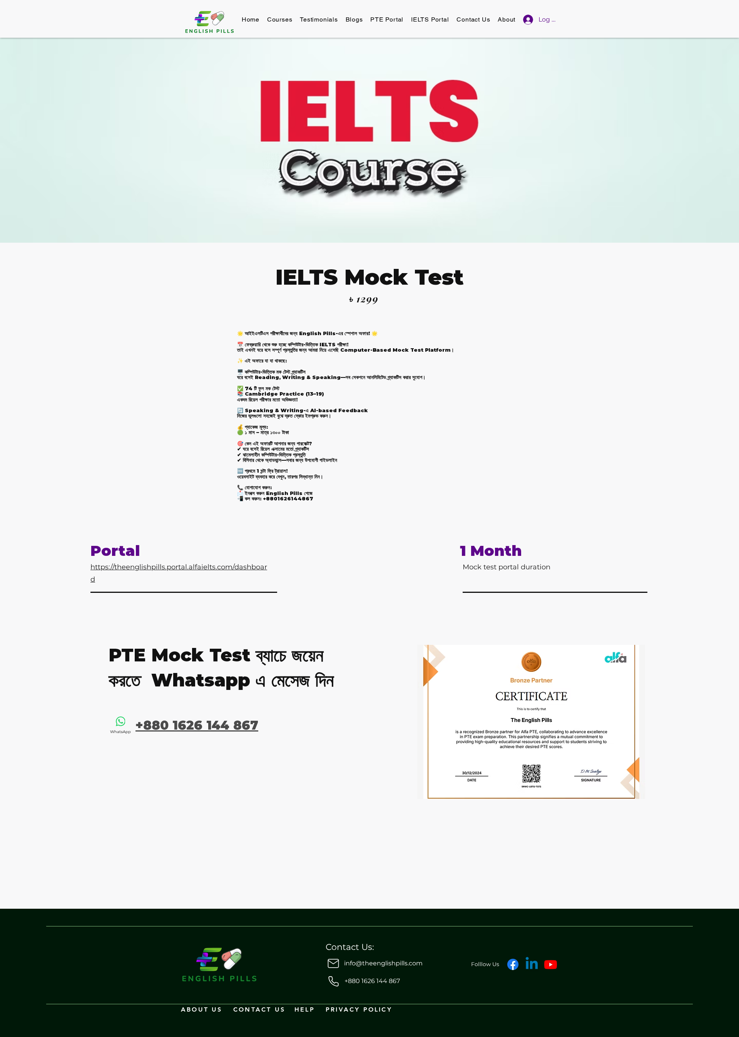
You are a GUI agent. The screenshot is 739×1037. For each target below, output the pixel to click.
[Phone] (333, 981)
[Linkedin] (531, 964)
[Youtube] (550, 964)
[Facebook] (512, 964)
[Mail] (333, 963)
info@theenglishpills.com (383, 963)
